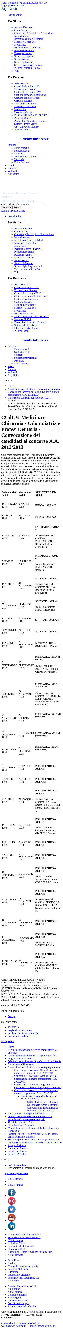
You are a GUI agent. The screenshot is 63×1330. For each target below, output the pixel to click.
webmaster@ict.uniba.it (13, 1326)
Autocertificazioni (23, 27)
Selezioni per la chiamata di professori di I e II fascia (34, 1061)
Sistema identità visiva (25, 123)
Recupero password (24, 56)
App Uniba (13, 173)
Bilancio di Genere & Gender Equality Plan (30, 1252)
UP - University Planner (26, 126)
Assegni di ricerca (17, 1145)
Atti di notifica (15, 1291)
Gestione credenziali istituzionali (30, 94)
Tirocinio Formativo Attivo (21, 1122)
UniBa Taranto (15, 1184)
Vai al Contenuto (9, 2)
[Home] (27, 201)
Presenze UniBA (23, 118)
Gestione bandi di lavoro (26, 97)
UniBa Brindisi (15, 1178)
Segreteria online (17, 1165)
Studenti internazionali (25, 156)
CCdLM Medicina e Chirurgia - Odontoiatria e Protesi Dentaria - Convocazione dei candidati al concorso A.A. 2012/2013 (43, 1106)
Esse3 (11, 165)
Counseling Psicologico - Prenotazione (34, 33)
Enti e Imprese (21, 162)
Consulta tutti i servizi (34, 138)
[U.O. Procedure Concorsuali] (23, 190)
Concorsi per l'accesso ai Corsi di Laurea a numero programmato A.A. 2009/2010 (36, 1071)
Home (11, 386)
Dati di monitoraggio (18, 1303)
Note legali (23, 1269)
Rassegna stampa (23, 53)
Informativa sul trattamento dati (23, 1277)
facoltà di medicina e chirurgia (23, 1033)
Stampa (11, 1016)
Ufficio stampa (15, 1240)
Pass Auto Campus (23, 112)
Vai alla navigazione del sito (33, 2)
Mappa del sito (15, 1266)
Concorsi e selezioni (18, 1300)
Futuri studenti (21, 147)
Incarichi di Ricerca (18, 1151)
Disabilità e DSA (16, 1249)
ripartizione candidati (18, 1036)
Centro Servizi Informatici (21, 1246)
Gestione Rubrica (23, 100)
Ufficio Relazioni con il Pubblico (24, 1234)
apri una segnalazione (16, 1173)
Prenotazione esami (24, 50)
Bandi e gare (14, 1297)
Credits (11, 1263)
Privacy (12, 1269)
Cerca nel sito (8, 204)
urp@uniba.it (8, 1323)
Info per (12, 145)
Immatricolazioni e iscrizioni (28, 38)
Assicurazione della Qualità (22, 1306)
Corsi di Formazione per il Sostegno (26, 1113)
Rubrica (12, 168)
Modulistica (20, 44)
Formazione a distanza (25, 89)
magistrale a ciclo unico (20, 1030)
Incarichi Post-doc (17, 1154)
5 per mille (13, 1280)
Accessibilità (31, 1266)
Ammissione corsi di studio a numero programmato (34, 389)
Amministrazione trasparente (22, 1286)
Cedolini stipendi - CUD (26, 86)
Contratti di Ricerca (18, 1148)
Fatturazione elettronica (20, 1274)
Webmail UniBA (23, 129)
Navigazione (7, 1041)
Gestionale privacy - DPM (27, 92)
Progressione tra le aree (19, 1058)
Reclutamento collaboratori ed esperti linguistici (32, 1055)
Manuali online (22, 36)
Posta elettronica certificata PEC (24, 1237)
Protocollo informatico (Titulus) (30, 121)
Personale (19, 159)
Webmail (12, 171)
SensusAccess (21, 59)
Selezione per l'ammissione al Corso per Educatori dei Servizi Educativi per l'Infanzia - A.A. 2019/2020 (35, 1141)
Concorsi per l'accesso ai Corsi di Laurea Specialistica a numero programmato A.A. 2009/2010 (35, 1078)
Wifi (16, 70)
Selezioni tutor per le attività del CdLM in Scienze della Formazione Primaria (33, 1135)
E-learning (13, 1271)
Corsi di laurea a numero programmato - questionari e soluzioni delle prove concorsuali (37, 1086)
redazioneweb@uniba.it (42, 1326)
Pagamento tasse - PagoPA (28, 47)
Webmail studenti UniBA (27, 67)
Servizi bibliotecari (23, 62)
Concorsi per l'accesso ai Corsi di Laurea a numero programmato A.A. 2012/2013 (33, 393)
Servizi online (15, 15)
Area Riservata (15, 1254)
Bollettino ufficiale (17, 1294)
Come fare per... (22, 30)
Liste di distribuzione (25, 103)
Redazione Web (16, 1243)
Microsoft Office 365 (25, 41)
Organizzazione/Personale (21, 1125)
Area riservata (21, 83)
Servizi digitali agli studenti (28, 65)
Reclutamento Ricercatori (21, 1064)
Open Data (13, 1260)
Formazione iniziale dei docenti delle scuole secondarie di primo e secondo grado (30, 1118)
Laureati (18, 153)
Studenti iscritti (21, 150)
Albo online (14, 1289)
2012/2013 (13, 1027)
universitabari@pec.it (30, 1323)
